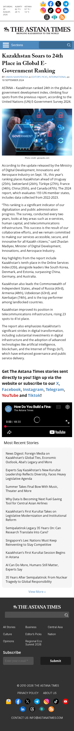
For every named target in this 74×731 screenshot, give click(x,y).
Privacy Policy (28, 693)
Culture (7, 634)
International (57, 77)
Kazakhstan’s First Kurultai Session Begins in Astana (35, 554)
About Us (50, 693)
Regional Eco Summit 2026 (33, 643)
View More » (37, 592)
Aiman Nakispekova (16, 77)
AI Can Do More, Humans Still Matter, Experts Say (32, 567)
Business (30, 627)
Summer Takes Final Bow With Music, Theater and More (32, 489)
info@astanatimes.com (46, 717)
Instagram (33, 389)
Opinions (8, 641)
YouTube (10, 395)
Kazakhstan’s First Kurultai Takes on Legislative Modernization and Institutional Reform (36, 515)
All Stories (9, 627)
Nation (52, 634)
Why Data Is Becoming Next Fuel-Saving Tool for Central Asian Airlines (34, 501)
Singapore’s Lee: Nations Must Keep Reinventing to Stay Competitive (31, 542)
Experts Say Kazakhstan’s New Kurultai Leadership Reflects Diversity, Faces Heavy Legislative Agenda (36, 474)
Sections (17, 45)
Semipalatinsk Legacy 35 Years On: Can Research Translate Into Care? (33, 530)
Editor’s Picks (39, 77)
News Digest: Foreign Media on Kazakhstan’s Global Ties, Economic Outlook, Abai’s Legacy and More (31, 457)
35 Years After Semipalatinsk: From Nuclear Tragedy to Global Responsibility (36, 579)
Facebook (11, 389)
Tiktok (34, 395)
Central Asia (55, 627)
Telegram (55, 389)
